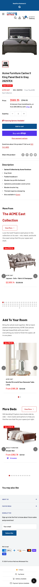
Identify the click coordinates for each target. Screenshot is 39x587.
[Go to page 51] (25, 306)
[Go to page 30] (21, 304)
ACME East (6, 90)
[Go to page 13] (25, 302)
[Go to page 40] (4, 306)
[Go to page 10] (19, 302)
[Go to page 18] (34, 302)
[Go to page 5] (10, 302)
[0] (24, 17)
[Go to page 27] (15, 304)
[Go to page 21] (4, 304)
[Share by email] (35, 154)
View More (8, 228)
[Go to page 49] (21, 306)
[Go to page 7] (14, 302)
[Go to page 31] (23, 304)
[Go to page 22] (6, 304)
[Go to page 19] (36, 302)
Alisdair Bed (10, 451)
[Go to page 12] (23, 302)
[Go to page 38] (36, 304)
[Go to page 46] (15, 306)
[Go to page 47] (17, 306)
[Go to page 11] (21, 302)
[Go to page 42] (8, 306)
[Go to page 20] (2, 304)
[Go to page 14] (26, 302)
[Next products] (35, 276)
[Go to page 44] (12, 306)
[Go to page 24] (10, 304)
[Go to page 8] (15, 302)
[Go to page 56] (34, 306)
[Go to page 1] (3, 302)
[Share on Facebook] (22, 154)
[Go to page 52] (26, 306)
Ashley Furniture (12, 448)
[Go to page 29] (19, 304)
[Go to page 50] (23, 306)
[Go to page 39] (2, 306)
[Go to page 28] (17, 304)
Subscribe (9, 533)
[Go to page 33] (26, 304)
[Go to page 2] (4, 302)
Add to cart (19, 126)
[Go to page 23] (8, 304)
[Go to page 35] (30, 304)
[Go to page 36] (32, 304)
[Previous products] (4, 276)
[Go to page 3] (6, 302)
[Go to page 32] (25, 304)
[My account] (20, 18)
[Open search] (15, 18)
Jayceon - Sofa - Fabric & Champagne (19, 278)
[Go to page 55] (32, 306)
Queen (18, 194)
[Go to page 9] (17, 302)
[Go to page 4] (8, 302)
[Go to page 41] (6, 306)
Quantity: (5, 114)
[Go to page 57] (36, 306)
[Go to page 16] (30, 302)
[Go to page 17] (32, 302)
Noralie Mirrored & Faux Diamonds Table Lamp (20, 383)
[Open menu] (3, 14)
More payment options (19, 138)
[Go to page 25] (12, 304)
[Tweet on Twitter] (31, 154)
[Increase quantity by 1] (24, 113)
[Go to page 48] (19, 306)
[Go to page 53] (28, 306)
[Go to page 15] (28, 302)
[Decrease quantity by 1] (12, 113)
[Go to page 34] (28, 304)
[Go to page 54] (30, 306)
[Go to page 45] (14, 306)
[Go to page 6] (12, 302)
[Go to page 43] (10, 306)
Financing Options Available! (14, 121)
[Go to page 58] (19, 307)
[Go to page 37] (34, 304)
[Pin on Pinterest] (27, 154)
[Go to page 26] (14, 304)
